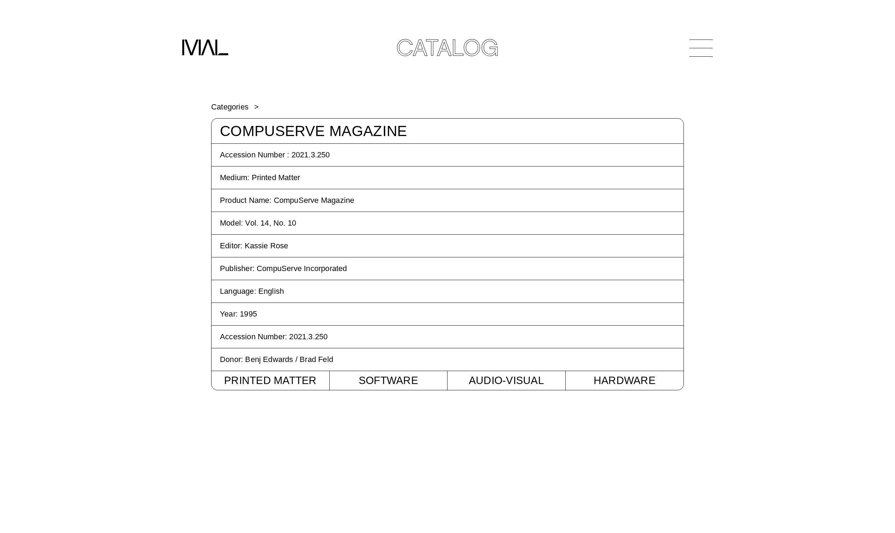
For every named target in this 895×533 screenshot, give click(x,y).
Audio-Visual (506, 380)
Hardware (625, 380)
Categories (230, 106)
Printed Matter (270, 380)
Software (388, 380)
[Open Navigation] (701, 48)
